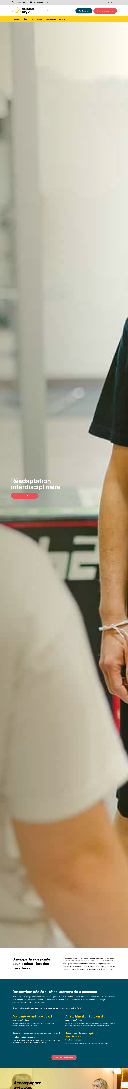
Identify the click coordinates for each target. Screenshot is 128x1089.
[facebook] (106, 2)
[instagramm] (111, 2)
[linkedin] (109, 2)
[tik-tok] (115, 2)
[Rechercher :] (62, 11)
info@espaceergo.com (41, 2)
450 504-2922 (21, 2)
